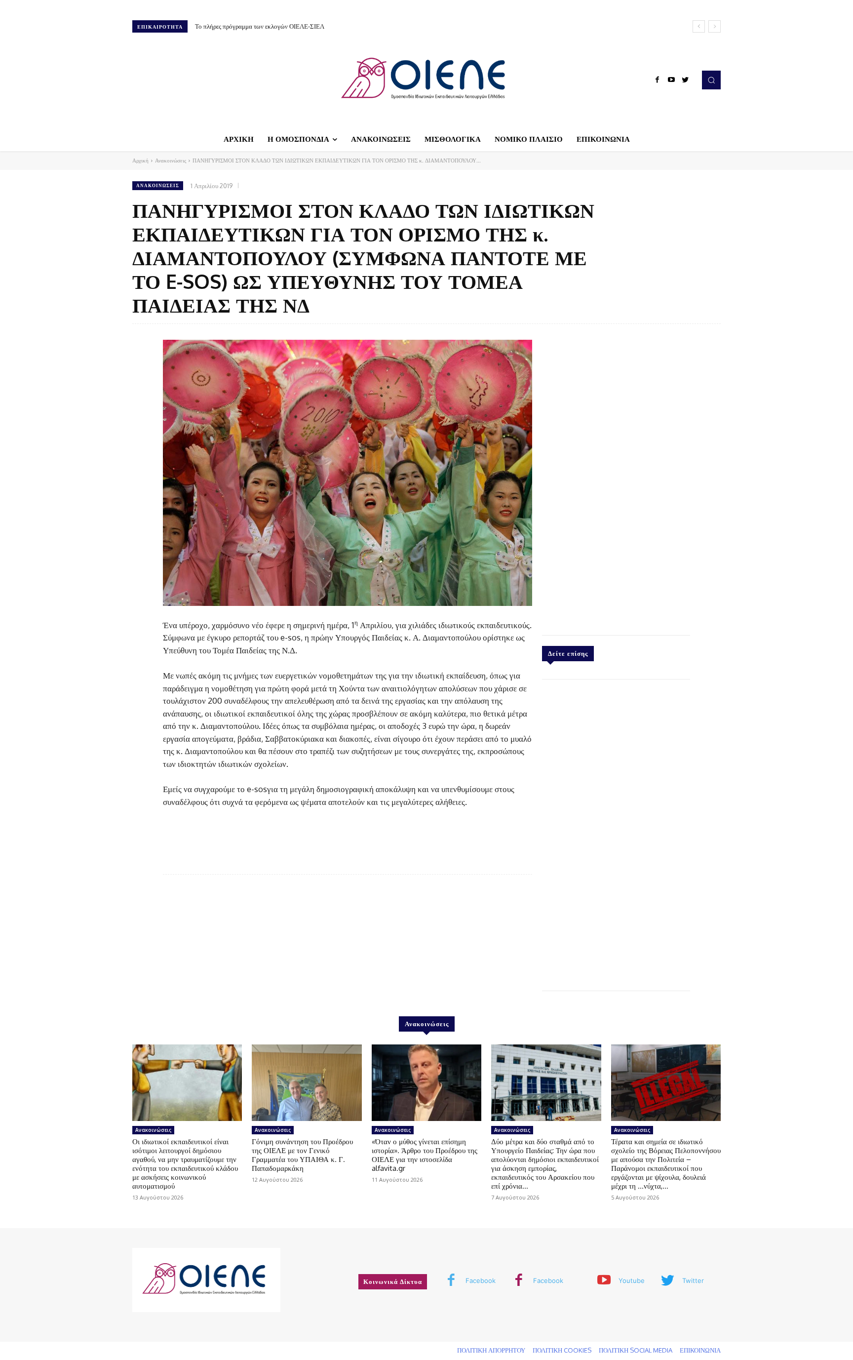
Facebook (480, 1280)
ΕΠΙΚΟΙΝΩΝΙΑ (700, 1350)
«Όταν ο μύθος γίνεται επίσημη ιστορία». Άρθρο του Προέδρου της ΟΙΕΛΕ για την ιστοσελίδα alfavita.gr (424, 1155)
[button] (711, 80)
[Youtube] (671, 80)
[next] (714, 26)
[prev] (699, 26)
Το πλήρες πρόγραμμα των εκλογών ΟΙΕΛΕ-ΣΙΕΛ (259, 26)
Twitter (693, 1280)
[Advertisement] (616, 477)
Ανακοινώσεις (170, 160)
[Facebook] (657, 80)
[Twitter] (685, 80)
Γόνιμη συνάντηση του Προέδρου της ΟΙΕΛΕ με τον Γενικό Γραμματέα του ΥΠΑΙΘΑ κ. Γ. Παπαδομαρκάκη (302, 1155)
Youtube (632, 1280)
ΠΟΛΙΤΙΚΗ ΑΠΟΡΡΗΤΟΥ (491, 1350)
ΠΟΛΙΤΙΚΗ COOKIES (562, 1350)
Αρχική (140, 160)
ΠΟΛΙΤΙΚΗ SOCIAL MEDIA (635, 1350)
